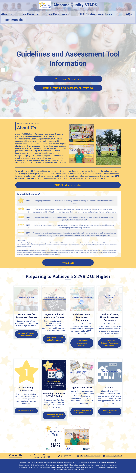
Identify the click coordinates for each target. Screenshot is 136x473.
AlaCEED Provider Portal (110, 411)
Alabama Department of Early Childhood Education (66, 465)
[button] (3, 70)
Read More (68, 262)
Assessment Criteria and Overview (26, 334)
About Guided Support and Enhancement (54, 339)
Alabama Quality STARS (75, 4)
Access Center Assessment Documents (82, 343)
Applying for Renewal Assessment (54, 415)
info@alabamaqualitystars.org (90, 456)
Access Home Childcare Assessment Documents (109, 343)
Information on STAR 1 (26, 411)
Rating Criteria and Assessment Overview (68, 87)
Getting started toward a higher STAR (82, 411)
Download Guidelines (68, 79)
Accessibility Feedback (114, 456)
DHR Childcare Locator (68, 185)
